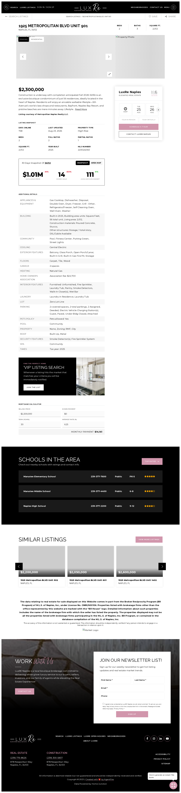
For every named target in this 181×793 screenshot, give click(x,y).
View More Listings (149, 539)
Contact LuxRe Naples (138, 134)
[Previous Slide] (23, 57)
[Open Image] (65, 56)
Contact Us (24, 691)
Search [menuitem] (14, 7)
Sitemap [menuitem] (165, 764)
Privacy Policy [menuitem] (162, 759)
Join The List (34, 387)
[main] (90, 326)
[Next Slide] (109, 57)
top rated (150, 461)
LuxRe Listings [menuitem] (28, 7)
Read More (81, 109)
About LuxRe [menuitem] (90, 741)
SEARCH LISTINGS (73, 16)
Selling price (24, 409)
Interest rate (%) (69, 419)
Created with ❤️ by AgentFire (99, 779)
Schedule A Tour (139, 127)
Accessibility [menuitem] (163, 754)
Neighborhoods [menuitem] (139, 7)
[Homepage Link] (90, 7)
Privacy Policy (118, 709)
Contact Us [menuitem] (156, 7)
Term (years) (24, 419)
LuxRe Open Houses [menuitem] (95, 736)
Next (158, 110)
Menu (167, 7)
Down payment (68, 409)
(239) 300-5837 (55, 757)
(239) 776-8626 (18, 757)
